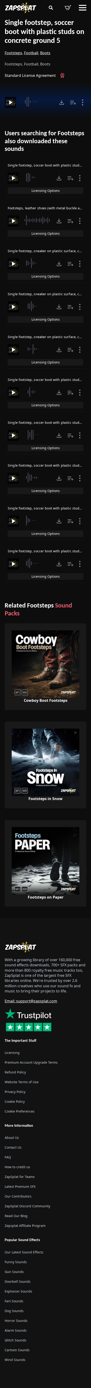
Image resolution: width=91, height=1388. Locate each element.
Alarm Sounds (16, 1330)
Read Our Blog (16, 1216)
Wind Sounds (15, 1359)
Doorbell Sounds (18, 1281)
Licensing (12, 1052)
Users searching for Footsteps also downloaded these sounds (44, 141)
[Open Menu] (82, 7)
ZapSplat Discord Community (27, 1206)
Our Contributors (18, 1196)
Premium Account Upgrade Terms (31, 1062)
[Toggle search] (51, 8)
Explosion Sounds (18, 1291)
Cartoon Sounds (17, 1350)
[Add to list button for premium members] (73, 102)
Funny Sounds (16, 1262)
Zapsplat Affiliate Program (25, 1225)
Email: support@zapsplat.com (31, 1001)
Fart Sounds (14, 1301)
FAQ (8, 1157)
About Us (12, 1137)
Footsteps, (14, 52)
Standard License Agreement (30, 75)
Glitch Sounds (15, 1340)
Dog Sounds (14, 1311)
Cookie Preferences (20, 1111)
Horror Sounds (16, 1320)
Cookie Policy (15, 1101)
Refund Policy (15, 1072)
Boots (45, 52)
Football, (31, 52)
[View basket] (68, 7)
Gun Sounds (14, 1271)
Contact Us (13, 1147)
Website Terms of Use (21, 1082)
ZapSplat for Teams (20, 1176)
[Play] (10, 102)
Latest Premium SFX (20, 1186)
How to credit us (17, 1167)
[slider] (37, 102)
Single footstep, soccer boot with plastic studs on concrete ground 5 (44, 32)
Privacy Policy (15, 1091)
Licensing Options (46, 190)
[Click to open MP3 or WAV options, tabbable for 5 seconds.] (61, 102)
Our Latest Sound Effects (24, 1252)
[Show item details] (82, 102)
